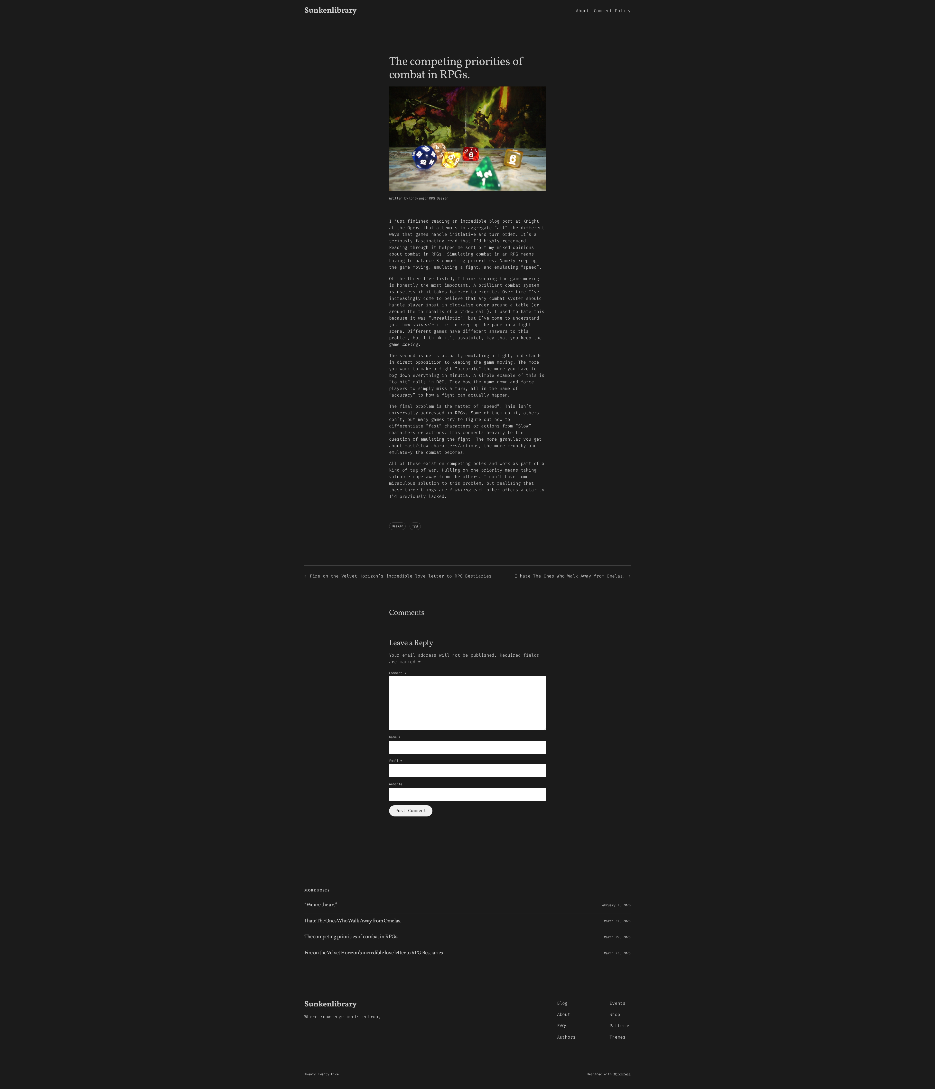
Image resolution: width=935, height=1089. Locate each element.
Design (397, 526)
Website (395, 784)
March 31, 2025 (617, 921)
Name (395, 737)
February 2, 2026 (615, 905)
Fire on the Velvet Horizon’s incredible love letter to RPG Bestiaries (401, 576)
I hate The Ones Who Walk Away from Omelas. (570, 576)
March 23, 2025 (617, 953)
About (582, 11)
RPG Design (438, 198)
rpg (415, 526)
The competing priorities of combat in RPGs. (351, 937)
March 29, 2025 (617, 937)
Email (395, 760)
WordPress (622, 1074)
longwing (416, 198)
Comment (397, 673)
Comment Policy (612, 11)
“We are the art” (320, 905)
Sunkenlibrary (330, 10)
